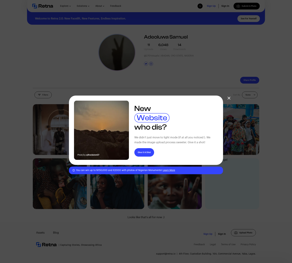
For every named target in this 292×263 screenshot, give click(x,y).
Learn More (169, 170)
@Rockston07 (92, 155)
